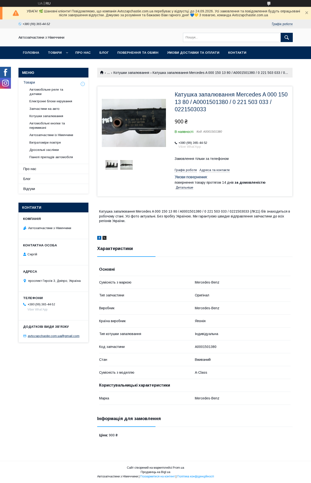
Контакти (237, 52)
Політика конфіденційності (195, 476)
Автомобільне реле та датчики (46, 92)
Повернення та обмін (137, 52)
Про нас (83, 52)
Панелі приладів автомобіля (51, 157)
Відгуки (29, 189)
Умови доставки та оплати (193, 52)
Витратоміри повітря (45, 142)
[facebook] (99, 239)
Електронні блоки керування (50, 101)
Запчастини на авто (44, 109)
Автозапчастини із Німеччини (51, 135)
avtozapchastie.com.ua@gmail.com (53, 336)
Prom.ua (178, 467)
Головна (31, 52)
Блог (104, 52)
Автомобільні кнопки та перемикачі (47, 125)
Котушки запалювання (131, 73)
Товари (55, 52)
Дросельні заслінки (44, 150)
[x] (104, 239)
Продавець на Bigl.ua (155, 472)
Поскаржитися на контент (157, 476)
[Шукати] (287, 37)
